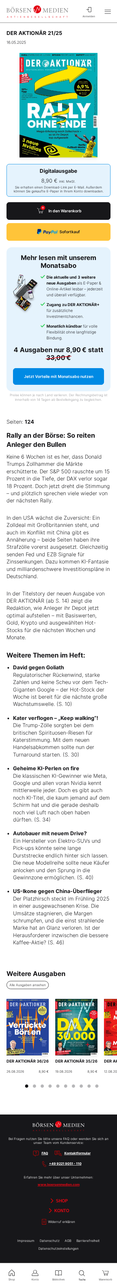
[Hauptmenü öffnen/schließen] (107, 11)
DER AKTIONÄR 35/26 (76, 1061)
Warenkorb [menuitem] (105, 1279)
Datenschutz (49, 1241)
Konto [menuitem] (35, 1279)
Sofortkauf (69, 231)
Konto (61, 1210)
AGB (68, 1241)
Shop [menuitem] (11, 1279)
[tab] (26, 1086)
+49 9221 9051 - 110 (65, 1163)
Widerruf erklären (61, 1222)
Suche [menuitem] (82, 1279)
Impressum (25, 1241)
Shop (61, 1200)
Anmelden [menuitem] (89, 16)
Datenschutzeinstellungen (58, 1248)
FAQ (45, 1153)
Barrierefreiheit (88, 1241)
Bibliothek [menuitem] (58, 1279)
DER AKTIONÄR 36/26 (27, 1061)
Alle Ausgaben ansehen (27, 985)
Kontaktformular (77, 1153)
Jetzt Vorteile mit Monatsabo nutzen (58, 376)
